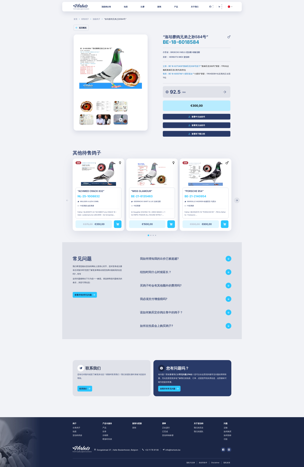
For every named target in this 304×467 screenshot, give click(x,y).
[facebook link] (223, 449)
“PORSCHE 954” (205, 195)
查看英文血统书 (198, 125)
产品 (104, 427)
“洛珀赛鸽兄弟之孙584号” (115, 19)
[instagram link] (229, 449)
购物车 (221, 7)
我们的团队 (198, 431)
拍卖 (74, 431)
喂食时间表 (107, 439)
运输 (226, 427)
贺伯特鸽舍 (77, 435)
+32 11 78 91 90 (152, 450)
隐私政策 (226, 463)
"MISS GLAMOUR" (152, 195)
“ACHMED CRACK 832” (98, 195)
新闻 (134, 427)
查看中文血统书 (198, 116)
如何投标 (227, 435)
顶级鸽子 (96, 19)
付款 (226, 439)
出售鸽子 (76, 427)
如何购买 (227, 431)
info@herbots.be (172, 450)
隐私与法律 (191, 463)
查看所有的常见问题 (83, 295)
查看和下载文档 (198, 134)
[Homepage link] (81, 7)
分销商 (105, 435)
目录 (104, 431)
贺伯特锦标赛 (168, 435)
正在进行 (166, 427)
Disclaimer (215, 463)
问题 (226, 423)
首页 (75, 19)
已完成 (165, 431)
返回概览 (83, 28)
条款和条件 (203, 463)
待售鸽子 (85, 19)
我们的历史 (198, 427)
